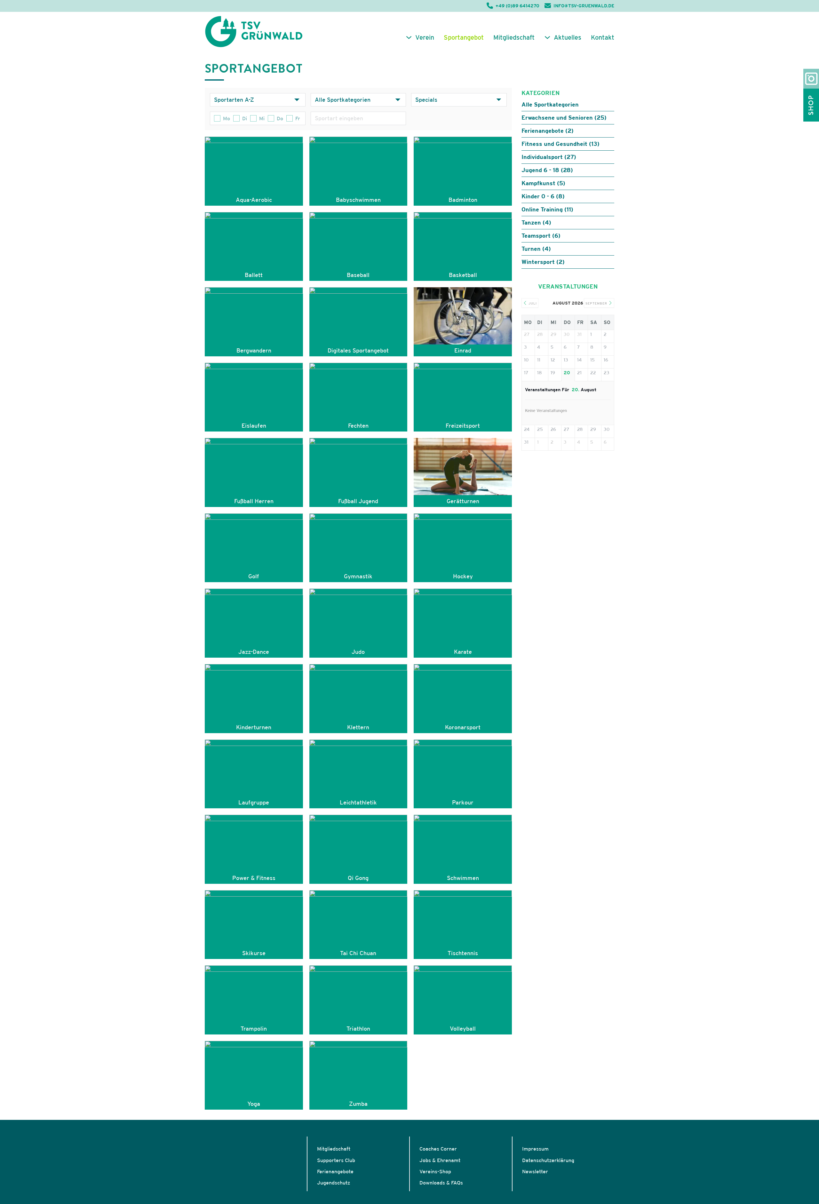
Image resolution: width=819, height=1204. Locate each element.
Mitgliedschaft (514, 37)
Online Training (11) (547, 209)
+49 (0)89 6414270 (517, 5)
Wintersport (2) (543, 262)
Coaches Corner (438, 1148)
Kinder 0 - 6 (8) (543, 196)
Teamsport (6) (541, 236)
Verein (424, 37)
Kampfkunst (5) (543, 183)
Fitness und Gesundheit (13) (560, 144)
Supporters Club (336, 1160)
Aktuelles (567, 37)
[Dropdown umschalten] (296, 100)
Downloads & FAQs (441, 1182)
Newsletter (535, 1171)
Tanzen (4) (536, 222)
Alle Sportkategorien (550, 104)
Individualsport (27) (548, 157)
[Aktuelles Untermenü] (547, 37)
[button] (14, 1190)
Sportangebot (464, 37)
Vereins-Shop (435, 1171)
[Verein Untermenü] (409, 37)
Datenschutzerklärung (548, 1160)
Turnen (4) (536, 249)
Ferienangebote (335, 1171)
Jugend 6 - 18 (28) (547, 170)
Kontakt (602, 37)
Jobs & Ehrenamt (439, 1160)
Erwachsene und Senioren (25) (564, 118)
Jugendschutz (333, 1182)
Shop (811, 105)
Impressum (535, 1148)
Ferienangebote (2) (547, 131)
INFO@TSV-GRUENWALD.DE (583, 5)
